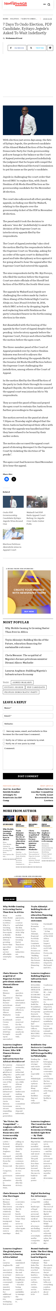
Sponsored (8, 824)
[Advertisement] (28, 76)
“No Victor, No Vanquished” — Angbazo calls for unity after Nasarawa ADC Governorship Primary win (12, 1130)
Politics (14, 19)
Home (5, 19)
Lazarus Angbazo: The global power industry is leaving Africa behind (13, 1252)
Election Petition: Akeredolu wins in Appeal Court (12, 546)
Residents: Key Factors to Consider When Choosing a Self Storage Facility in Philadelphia (41, 1050)
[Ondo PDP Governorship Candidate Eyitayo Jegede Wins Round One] (13, 502)
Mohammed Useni (14, 38)
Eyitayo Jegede (13, 687)
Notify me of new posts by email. (20, 743)
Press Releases (20, 825)
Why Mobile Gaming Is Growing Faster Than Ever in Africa (8, 834)
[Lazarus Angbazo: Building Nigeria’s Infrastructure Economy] (47, 818)
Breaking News (33, 825)
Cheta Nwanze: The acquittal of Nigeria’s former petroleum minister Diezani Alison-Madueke (26, 658)
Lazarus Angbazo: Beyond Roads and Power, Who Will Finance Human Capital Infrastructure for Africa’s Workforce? (14, 1053)
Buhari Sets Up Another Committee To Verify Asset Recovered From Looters (42, 794)
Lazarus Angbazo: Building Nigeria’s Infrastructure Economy (26, 672)
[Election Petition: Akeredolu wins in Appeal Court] (13, 533)
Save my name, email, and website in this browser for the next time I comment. (25, 733)
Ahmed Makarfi (22, 682)
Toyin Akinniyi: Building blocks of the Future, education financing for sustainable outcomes (27, 643)
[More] (50, 48)
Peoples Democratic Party (21, 692)
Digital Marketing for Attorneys (40, 1194)
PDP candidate (36, 687)
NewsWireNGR (9, 859)
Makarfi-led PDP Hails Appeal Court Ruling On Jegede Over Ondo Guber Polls (36, 518)
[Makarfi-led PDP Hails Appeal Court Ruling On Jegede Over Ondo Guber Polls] (37, 502)
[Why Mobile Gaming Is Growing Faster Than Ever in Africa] (8, 818)
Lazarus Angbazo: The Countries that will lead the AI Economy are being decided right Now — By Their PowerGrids (41, 1130)
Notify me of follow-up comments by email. (25, 740)
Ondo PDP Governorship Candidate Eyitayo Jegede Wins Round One (13, 518)
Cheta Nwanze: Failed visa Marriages (14, 1194)
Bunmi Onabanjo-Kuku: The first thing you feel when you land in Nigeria (42, 1252)
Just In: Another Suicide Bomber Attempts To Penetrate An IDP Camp (12, 794)
